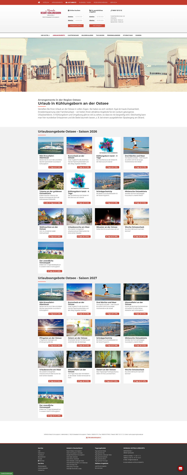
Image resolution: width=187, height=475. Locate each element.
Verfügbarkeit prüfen (75, 25)
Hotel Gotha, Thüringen (73, 466)
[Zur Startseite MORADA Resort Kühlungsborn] (50, 11)
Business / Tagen (85, 2)
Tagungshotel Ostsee (100, 451)
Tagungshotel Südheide (101, 457)
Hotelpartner (41, 470)
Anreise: (70, 16)
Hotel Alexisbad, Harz (72, 464)
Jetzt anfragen (97, 25)
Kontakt (40, 459)
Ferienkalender (113, 35)
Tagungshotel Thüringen (101, 461)
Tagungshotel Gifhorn (100, 459)
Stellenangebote (42, 466)
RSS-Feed (41, 461)
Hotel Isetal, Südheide (72, 457)
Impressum (41, 455)
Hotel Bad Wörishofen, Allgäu (74, 468)
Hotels (45, 2)
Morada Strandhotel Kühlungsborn (76, 455)
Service (113, 2)
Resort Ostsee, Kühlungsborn (74, 451)
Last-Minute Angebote (100, 466)
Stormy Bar (128, 35)
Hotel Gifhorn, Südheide (73, 459)
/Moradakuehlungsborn (94, 437)
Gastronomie (73, 35)
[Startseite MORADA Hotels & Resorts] (39, 2)
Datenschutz (41, 453)
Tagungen (100, 35)
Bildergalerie (87, 35)
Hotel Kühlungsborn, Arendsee (74, 453)
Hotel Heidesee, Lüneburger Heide (75, 461)
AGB (39, 451)
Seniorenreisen (99, 468)
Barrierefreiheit (41, 457)
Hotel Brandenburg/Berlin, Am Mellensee (77, 462)
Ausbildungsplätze (43, 468)
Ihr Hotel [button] (45, 35)
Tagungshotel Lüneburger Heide (103, 455)
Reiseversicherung (100, 2)
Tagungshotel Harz (100, 453)
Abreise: (70, 20)
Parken (138, 35)
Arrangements (57, 2)
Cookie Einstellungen (6, 473)
